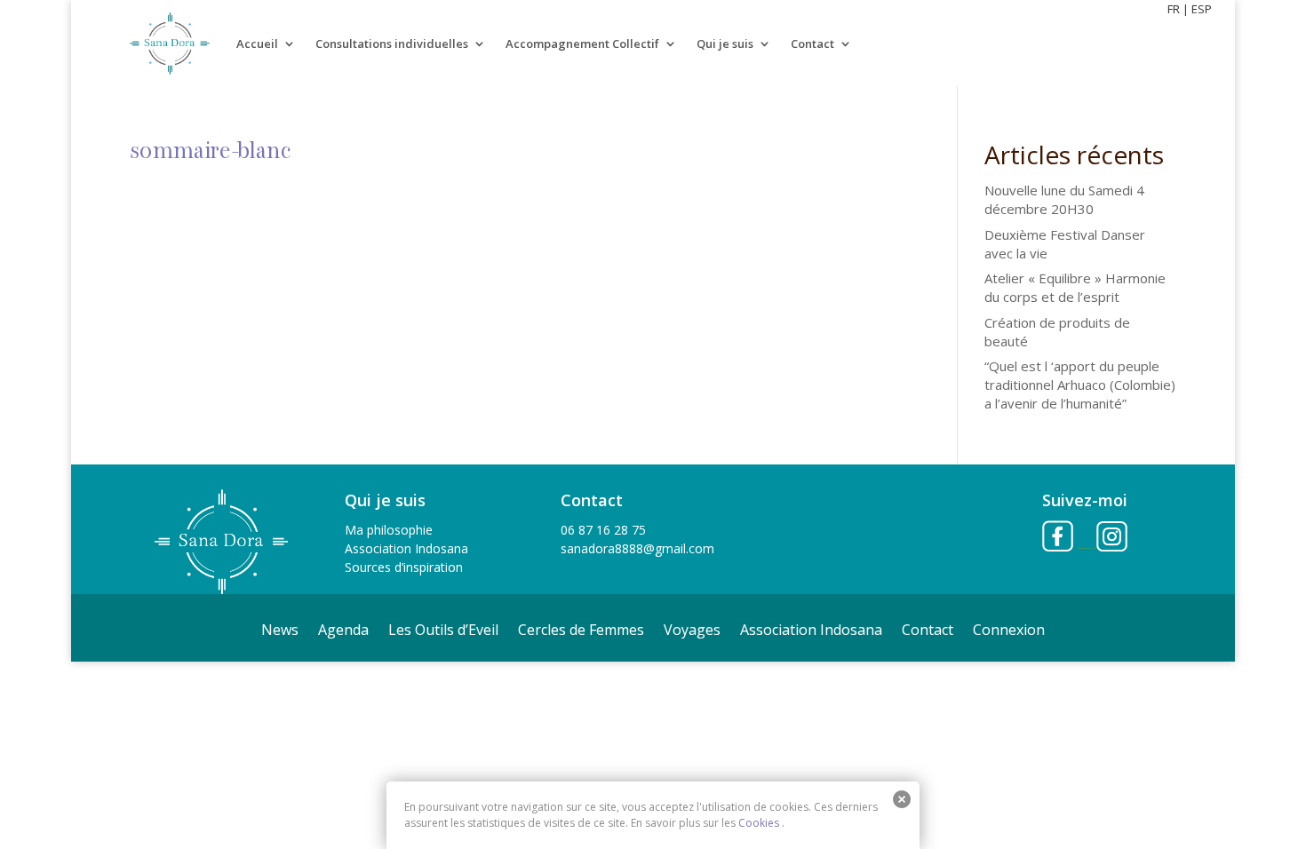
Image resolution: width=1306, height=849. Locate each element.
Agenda (343, 631)
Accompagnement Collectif (582, 44)
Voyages (692, 631)
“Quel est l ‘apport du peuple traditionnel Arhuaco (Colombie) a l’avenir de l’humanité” (1079, 384)
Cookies (758, 822)
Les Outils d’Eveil (443, 631)
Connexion (1009, 631)
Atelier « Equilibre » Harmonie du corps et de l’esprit (1075, 287)
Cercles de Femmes (581, 631)
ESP (1201, 9)
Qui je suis (725, 44)
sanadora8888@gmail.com (637, 548)
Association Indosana (406, 548)
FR (1173, 9)
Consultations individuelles (391, 44)
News (280, 631)
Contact (812, 44)
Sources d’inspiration (404, 567)
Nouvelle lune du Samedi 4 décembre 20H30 (1064, 199)
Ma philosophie (389, 529)
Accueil (257, 44)
